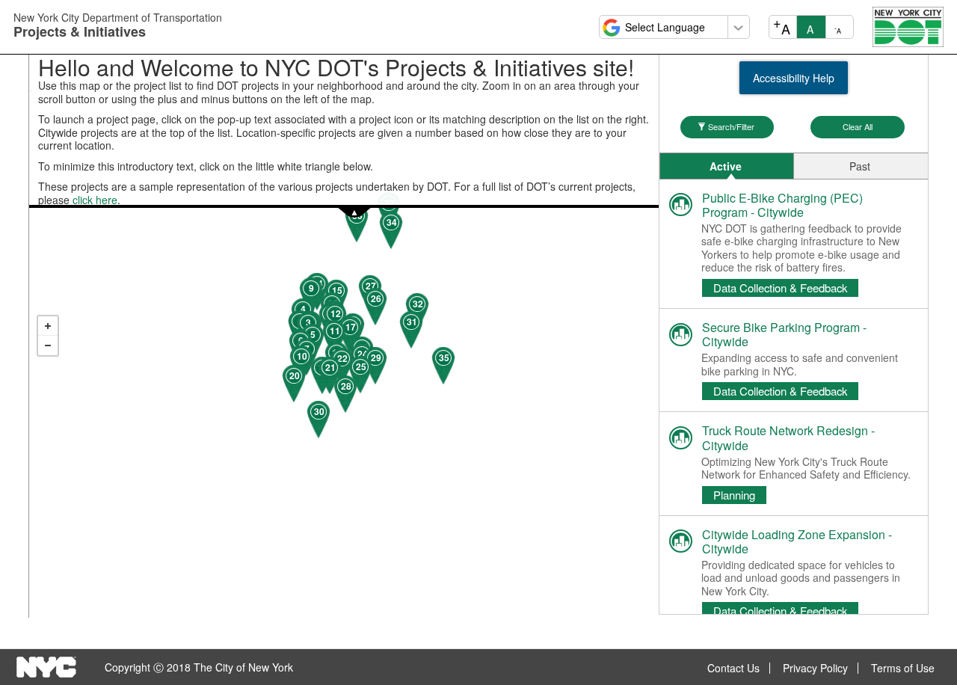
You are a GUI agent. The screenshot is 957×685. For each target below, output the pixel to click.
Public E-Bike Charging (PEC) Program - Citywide (782, 205)
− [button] (48, 345)
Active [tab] (726, 166)
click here (95, 199)
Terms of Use (903, 668)
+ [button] (48, 326)
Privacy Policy (815, 668)
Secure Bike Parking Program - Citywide (784, 334)
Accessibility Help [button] (793, 77)
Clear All (858, 126)
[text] (343, 317)
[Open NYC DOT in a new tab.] (908, 25)
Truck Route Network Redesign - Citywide (788, 437)
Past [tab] (859, 166)
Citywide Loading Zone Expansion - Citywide (797, 541)
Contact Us (733, 668)
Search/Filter (731, 126)
